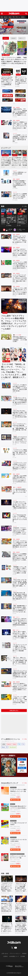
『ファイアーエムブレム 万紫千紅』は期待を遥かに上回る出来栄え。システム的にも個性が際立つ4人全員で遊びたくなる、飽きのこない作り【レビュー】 (21, 927)
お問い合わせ (5, 953)
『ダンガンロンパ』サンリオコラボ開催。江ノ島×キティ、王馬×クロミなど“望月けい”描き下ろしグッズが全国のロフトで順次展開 (20, 647)
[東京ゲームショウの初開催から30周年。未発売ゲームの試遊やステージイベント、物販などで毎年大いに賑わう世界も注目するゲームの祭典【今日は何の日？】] (6, 554)
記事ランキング (22, 38)
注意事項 (5, 956)
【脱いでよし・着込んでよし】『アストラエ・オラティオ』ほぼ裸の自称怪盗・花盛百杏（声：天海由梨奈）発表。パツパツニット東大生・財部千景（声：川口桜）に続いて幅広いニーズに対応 (20, 660)
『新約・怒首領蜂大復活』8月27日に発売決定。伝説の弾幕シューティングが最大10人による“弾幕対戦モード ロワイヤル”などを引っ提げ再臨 (19, 609)
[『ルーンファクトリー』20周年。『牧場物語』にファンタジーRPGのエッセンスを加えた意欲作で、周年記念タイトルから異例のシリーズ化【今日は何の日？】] (14, 48)
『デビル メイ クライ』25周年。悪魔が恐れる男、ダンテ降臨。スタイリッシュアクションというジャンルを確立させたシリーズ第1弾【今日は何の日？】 (20, 291)
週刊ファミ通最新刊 (8, 755)
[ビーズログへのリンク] (19, 966)
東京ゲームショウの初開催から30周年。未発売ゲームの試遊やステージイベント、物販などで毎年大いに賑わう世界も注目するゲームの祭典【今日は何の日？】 (20, 557)
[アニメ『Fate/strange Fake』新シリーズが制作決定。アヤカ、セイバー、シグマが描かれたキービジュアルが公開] (6, 515)
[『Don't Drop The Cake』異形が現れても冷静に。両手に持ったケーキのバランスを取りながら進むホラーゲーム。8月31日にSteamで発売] (6, 411)
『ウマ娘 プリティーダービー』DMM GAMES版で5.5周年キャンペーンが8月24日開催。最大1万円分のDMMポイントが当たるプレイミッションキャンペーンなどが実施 (20, 401)
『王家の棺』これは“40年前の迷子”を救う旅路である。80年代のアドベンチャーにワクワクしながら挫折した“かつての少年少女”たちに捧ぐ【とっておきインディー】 (20, 479)
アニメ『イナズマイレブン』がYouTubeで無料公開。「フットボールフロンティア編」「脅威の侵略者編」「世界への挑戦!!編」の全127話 (20, 427)
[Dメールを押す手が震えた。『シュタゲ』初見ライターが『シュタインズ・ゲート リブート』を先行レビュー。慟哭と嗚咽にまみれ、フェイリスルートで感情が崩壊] (17, 152)
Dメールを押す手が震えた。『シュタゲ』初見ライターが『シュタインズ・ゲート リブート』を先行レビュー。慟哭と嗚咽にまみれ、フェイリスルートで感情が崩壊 (17, 161)
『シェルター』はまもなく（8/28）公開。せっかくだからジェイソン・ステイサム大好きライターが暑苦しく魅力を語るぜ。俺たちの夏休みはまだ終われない (20, 252)
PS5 (14, 17)
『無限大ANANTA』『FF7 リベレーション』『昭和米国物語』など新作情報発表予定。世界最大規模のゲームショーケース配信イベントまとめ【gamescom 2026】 (20, 112)
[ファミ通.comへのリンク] (14, 13)
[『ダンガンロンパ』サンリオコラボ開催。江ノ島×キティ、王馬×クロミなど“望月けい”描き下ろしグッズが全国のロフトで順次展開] (6, 645)
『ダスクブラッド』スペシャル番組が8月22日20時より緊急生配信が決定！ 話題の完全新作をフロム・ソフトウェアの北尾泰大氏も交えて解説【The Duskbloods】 (20, 673)
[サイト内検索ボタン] (26, 13)
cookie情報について (14, 956)
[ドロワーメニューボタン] (2, 13)
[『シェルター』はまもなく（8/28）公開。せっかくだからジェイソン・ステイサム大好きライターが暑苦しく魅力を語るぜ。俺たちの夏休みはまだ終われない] (6, 249)
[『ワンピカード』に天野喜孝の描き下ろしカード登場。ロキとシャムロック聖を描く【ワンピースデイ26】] (6, 194)
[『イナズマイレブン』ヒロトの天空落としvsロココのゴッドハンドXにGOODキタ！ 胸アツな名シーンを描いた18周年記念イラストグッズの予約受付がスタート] (6, 463)
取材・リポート (6, 361)
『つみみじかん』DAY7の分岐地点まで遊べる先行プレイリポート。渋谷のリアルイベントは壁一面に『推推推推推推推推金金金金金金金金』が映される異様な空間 (20, 622)
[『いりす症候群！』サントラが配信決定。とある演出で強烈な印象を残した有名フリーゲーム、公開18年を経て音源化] (6, 135)
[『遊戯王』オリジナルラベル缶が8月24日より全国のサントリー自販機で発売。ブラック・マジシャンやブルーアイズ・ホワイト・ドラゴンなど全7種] (6, 437)
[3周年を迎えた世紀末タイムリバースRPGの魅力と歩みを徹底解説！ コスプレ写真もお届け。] (6, 337)
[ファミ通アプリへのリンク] (9, 966)
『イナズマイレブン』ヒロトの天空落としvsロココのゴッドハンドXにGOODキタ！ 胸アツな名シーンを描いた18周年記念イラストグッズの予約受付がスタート (20, 466)
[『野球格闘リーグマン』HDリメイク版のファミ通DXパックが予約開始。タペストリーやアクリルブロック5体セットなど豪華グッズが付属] (6, 567)
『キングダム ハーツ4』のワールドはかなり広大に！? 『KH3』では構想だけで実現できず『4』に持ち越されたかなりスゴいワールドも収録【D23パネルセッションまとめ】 (21, 907)
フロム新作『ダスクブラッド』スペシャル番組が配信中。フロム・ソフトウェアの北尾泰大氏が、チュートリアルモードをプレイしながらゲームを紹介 (13, 30)
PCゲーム (18, 17)
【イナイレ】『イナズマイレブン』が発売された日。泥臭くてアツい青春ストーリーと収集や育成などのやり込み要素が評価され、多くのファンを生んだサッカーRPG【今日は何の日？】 (20, 544)
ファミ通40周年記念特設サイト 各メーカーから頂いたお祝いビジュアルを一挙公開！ (20, 491)
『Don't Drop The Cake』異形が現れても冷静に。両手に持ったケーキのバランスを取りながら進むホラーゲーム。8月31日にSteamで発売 (20, 414)
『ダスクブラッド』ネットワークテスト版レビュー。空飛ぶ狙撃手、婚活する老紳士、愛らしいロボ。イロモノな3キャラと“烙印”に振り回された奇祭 (21, 887)
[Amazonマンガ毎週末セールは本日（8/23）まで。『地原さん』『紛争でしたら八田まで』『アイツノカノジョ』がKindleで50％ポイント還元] (6, 122)
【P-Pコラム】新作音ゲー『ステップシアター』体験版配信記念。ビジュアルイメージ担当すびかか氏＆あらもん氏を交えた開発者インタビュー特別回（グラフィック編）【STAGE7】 (20, 686)
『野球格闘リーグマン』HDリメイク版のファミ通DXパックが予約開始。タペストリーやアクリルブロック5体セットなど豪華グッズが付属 (20, 570)
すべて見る (24, 206)
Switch (10, 17)
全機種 (3, 744)
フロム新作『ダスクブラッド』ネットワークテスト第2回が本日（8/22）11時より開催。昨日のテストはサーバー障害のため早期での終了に (20, 505)
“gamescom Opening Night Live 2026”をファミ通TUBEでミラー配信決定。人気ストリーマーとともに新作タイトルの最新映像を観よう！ (7, 80)
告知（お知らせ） (6, 74)
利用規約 (24, 953)
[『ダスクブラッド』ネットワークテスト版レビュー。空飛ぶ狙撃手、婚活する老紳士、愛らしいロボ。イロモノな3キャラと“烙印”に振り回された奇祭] (21, 879)
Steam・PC (5, 747)
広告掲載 (22, 956)
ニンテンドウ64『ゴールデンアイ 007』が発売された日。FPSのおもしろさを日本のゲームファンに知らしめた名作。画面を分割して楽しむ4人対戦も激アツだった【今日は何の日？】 (20, 278)
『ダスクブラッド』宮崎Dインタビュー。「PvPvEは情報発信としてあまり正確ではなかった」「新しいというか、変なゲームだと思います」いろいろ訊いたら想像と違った (7, 927)
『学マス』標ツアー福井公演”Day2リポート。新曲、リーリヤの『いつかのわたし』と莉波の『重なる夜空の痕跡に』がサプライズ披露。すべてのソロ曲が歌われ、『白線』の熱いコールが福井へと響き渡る (20, 634)
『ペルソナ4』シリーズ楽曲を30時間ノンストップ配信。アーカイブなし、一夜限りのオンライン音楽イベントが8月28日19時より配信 (20, 699)
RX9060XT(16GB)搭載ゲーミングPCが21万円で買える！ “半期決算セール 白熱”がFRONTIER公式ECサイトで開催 (19, 184)
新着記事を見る (14, 710)
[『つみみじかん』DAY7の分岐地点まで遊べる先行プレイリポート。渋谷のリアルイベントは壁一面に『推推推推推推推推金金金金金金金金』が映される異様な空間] (6, 619)
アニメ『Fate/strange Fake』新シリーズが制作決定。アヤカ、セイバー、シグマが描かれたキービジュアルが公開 (20, 518)
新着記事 (13, 38)
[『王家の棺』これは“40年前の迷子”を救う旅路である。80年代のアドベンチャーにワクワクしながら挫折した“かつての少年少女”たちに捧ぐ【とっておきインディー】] (6, 476)
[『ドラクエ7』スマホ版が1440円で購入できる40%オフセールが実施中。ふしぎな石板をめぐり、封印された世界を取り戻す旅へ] (6, 385)
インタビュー (5, 155)
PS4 (23, 744)
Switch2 (6, 17)
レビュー (15, 155)
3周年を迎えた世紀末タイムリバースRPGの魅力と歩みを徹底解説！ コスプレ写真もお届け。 (20, 339)
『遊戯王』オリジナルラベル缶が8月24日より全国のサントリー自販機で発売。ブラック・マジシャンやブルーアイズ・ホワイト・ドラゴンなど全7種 (20, 440)
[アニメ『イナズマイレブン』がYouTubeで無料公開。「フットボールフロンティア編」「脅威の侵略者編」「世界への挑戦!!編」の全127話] (6, 424)
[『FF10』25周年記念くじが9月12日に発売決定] (6, 173)
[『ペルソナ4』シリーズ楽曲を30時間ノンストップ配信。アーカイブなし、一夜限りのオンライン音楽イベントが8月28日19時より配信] (6, 697)
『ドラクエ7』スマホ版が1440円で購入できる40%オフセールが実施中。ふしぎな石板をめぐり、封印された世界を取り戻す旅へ (20, 388)
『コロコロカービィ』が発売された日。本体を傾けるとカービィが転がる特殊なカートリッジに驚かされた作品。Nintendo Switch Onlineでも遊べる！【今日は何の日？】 (20, 265)
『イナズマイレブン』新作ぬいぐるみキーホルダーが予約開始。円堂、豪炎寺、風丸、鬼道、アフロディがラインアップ (20, 453)
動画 (2, 206)
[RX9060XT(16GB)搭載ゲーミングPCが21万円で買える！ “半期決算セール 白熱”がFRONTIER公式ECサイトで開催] (6, 181)
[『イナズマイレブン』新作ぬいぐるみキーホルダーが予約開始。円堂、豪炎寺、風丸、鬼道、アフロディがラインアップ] (6, 450)
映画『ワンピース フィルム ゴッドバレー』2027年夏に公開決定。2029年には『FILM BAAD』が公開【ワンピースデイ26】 (21, 80)
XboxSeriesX (13, 747)
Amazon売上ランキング (9, 783)
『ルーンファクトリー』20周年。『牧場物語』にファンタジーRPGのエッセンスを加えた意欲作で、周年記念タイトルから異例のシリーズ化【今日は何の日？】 (14, 60)
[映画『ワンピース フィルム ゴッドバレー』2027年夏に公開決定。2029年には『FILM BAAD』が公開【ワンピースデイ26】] (21, 71)
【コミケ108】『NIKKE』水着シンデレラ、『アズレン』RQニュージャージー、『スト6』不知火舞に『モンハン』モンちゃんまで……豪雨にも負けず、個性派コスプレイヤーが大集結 (13, 371)
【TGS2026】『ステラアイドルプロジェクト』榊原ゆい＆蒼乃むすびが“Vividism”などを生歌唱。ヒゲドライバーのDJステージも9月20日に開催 (20, 531)
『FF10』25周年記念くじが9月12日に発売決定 (19, 173)
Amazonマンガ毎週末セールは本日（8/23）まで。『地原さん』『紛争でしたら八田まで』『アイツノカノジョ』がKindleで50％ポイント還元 (20, 125)
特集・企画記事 (5, 55)
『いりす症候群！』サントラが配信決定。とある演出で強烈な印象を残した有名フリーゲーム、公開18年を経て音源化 (20, 138)
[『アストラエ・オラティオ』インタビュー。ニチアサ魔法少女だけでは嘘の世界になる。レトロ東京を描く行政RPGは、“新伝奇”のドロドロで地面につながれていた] (6, 152)
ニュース (4, 27)
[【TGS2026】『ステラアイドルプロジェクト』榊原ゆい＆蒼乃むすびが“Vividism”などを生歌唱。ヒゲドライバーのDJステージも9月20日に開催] (6, 528)
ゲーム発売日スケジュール (10, 739)
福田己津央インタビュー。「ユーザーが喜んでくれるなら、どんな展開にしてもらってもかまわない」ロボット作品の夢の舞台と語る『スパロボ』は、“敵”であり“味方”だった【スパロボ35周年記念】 (6, 907)
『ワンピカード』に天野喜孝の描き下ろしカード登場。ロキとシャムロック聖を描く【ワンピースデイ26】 (20, 196)
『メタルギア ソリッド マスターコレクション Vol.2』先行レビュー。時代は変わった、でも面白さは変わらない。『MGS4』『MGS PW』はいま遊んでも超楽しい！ (6, 887)
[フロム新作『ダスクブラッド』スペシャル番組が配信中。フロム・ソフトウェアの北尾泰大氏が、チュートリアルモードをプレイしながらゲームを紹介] (14, 26)
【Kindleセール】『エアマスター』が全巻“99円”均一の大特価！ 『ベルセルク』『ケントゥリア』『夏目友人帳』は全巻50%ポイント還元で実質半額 (20, 239)
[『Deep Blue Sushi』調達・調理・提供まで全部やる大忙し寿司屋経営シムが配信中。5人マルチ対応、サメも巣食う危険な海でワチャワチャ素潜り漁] (6, 593)
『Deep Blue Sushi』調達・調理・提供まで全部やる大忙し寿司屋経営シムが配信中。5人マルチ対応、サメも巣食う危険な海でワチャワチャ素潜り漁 (20, 596)
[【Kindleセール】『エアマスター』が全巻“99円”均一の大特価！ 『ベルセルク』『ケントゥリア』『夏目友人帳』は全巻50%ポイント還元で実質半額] (6, 236)
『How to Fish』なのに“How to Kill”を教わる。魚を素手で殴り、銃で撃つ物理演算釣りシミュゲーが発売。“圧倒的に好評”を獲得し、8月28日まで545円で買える (20, 583)
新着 (2, 17)
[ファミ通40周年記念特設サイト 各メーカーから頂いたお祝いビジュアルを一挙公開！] (6, 489)
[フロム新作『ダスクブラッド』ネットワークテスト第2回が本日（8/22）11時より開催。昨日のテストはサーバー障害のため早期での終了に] (6, 502)
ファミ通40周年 (18, 487)
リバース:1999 (18, 335)
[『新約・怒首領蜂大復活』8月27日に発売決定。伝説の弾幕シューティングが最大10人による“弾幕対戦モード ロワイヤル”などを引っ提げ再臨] (6, 606)
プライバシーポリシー (15, 953)
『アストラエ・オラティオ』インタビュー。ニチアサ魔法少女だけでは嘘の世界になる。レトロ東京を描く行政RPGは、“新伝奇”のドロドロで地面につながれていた (6, 161)
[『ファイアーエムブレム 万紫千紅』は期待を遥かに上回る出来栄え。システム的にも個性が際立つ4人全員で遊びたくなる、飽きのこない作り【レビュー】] (21, 919)
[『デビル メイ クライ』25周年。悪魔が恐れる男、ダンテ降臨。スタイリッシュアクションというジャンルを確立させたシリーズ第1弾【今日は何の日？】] (6, 288)
